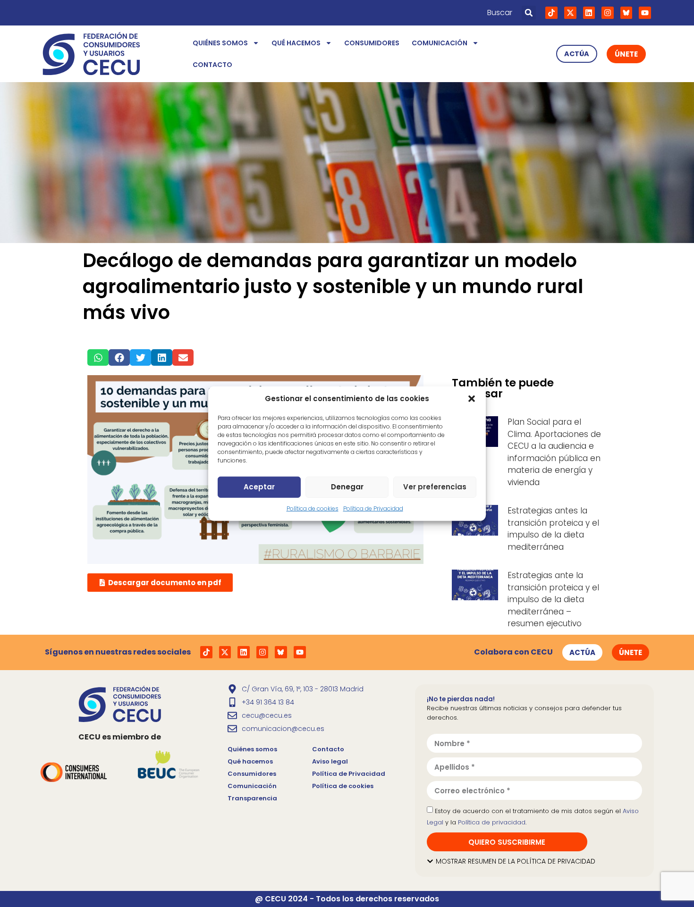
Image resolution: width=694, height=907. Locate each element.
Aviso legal (330, 761)
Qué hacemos (296, 43)
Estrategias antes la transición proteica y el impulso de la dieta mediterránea (553, 529)
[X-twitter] (570, 13)
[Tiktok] (551, 13)
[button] (471, 398)
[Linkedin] (589, 13)
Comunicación (439, 43)
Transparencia (252, 798)
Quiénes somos (220, 43)
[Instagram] (607, 13)
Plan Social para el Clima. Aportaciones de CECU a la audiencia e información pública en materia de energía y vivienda (554, 452)
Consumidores (371, 43)
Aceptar (259, 487)
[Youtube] (645, 13)
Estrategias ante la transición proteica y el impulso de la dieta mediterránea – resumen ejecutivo (553, 599)
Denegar (347, 487)
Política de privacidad (491, 822)
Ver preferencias (434, 487)
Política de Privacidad (373, 508)
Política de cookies (313, 508)
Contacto (212, 64)
